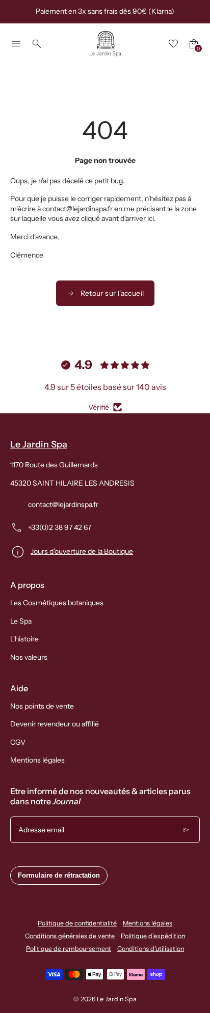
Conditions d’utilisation (150, 948)
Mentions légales (37, 760)
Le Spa (21, 621)
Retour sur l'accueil (112, 293)
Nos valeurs (28, 657)
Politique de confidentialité (77, 923)
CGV (17, 742)
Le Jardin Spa (117, 999)
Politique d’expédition (153, 936)
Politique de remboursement (68, 948)
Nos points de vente (42, 706)
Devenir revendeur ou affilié (54, 723)
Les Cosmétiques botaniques (56, 602)
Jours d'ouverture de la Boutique (82, 551)
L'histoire (24, 638)
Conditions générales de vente (70, 936)
